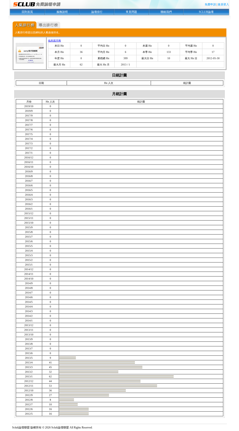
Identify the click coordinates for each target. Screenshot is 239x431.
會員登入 (223, 4)
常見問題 (131, 12)
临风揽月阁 (54, 40)
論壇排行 (96, 12)
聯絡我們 (166, 12)
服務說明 (62, 12)
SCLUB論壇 (206, 12)
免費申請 (210, 4)
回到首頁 (27, 12)
